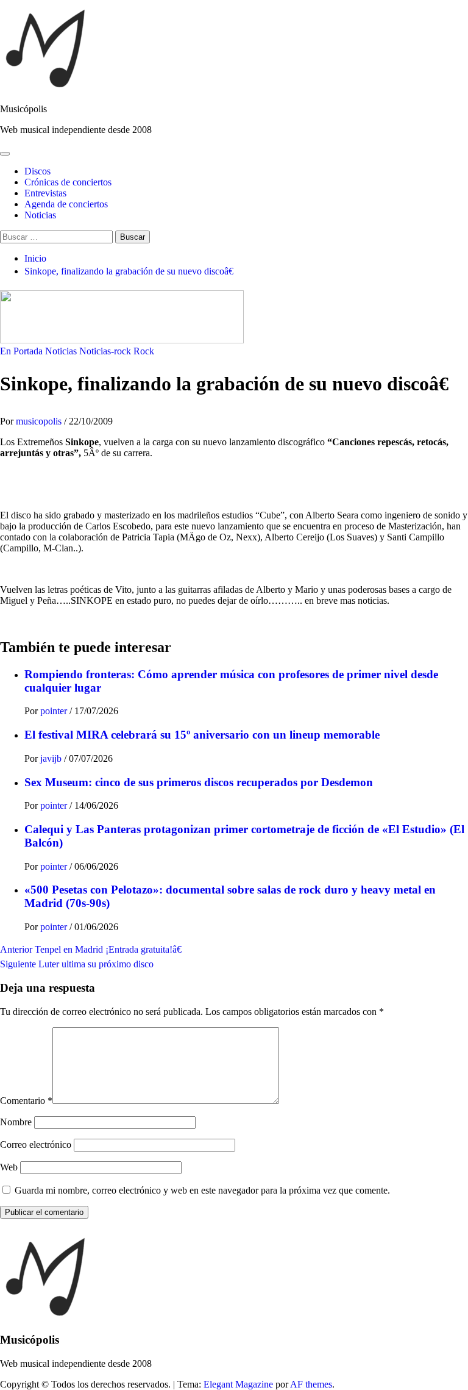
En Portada (21, 351)
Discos (37, 171)
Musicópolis (23, 109)
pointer (54, 711)
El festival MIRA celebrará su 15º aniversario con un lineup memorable (202, 734)
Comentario (26, 1100)
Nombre (16, 1122)
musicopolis (40, 421)
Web (9, 1167)
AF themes (311, 1384)
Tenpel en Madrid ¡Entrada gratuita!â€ (91, 949)
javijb (52, 758)
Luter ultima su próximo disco (77, 964)
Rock (143, 351)
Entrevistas (45, 193)
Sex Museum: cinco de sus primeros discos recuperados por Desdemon (198, 782)
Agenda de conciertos (66, 204)
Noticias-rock (105, 351)
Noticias (40, 215)
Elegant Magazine (238, 1384)
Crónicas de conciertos (68, 182)
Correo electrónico (35, 1144)
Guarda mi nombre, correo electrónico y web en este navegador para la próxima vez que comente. (202, 1190)
